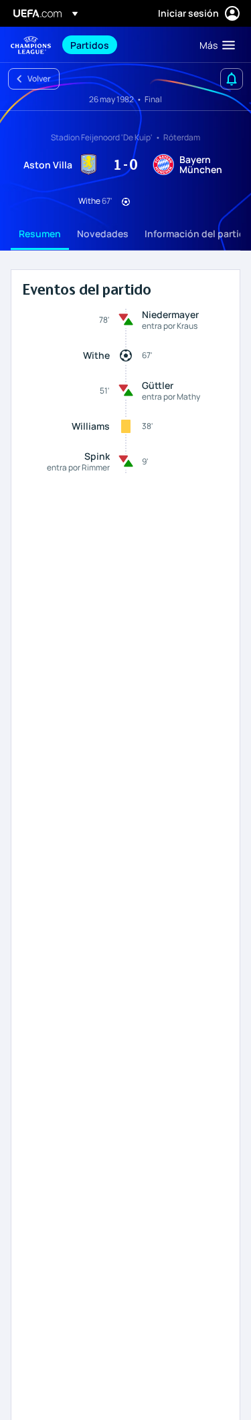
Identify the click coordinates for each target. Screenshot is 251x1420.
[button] (214, 45)
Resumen (40, 234)
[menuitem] (123, 45)
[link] (90, 45)
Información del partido (198, 234)
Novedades (103, 234)
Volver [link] (39, 78)
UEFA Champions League (31, 45)
